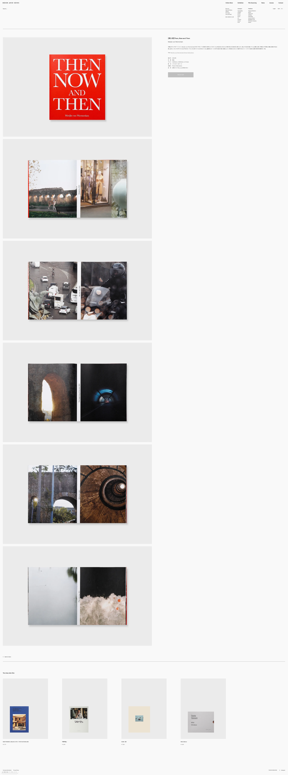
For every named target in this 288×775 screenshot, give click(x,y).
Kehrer (249, 22)
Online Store (229, 3)
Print (239, 22)
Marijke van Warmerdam (177, 52)
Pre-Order (228, 13)
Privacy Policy (16, 770)
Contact (280, 3)
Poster (239, 15)
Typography (240, 10)
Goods (239, 13)
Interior (239, 20)
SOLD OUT (181, 75)
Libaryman (250, 13)
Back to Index (8, 656)
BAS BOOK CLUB (230, 17)
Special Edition (229, 10)
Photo (239, 16)
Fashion (239, 19)
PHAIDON (250, 16)
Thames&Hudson (252, 10)
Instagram (283, 770)
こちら (180, 67)
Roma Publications (189, 52)
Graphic (239, 12)
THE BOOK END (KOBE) (273, 770)
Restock (227, 8)
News (263, 3)
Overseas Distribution (7, 770)
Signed (227, 11)
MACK (249, 12)
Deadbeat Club (251, 19)
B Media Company (252, 20)
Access (271, 3)
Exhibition (241, 3)
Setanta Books (251, 18)
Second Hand (228, 14)
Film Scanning (252, 3)
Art (238, 18)
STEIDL (250, 15)
